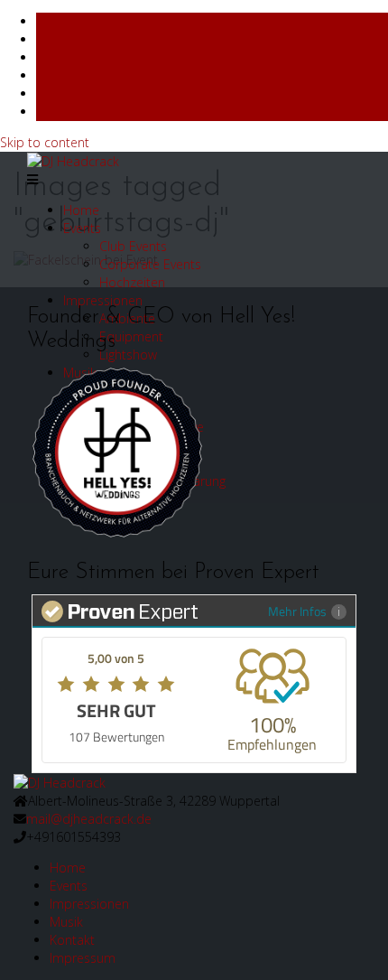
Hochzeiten (132, 282)
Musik (66, 921)
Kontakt (72, 939)
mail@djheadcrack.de (89, 818)
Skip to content (44, 142)
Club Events (133, 246)
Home (81, 210)
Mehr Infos (297, 611)
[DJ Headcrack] (60, 781)
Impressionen (103, 300)
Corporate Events (150, 264)
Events (82, 228)
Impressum (82, 957)
